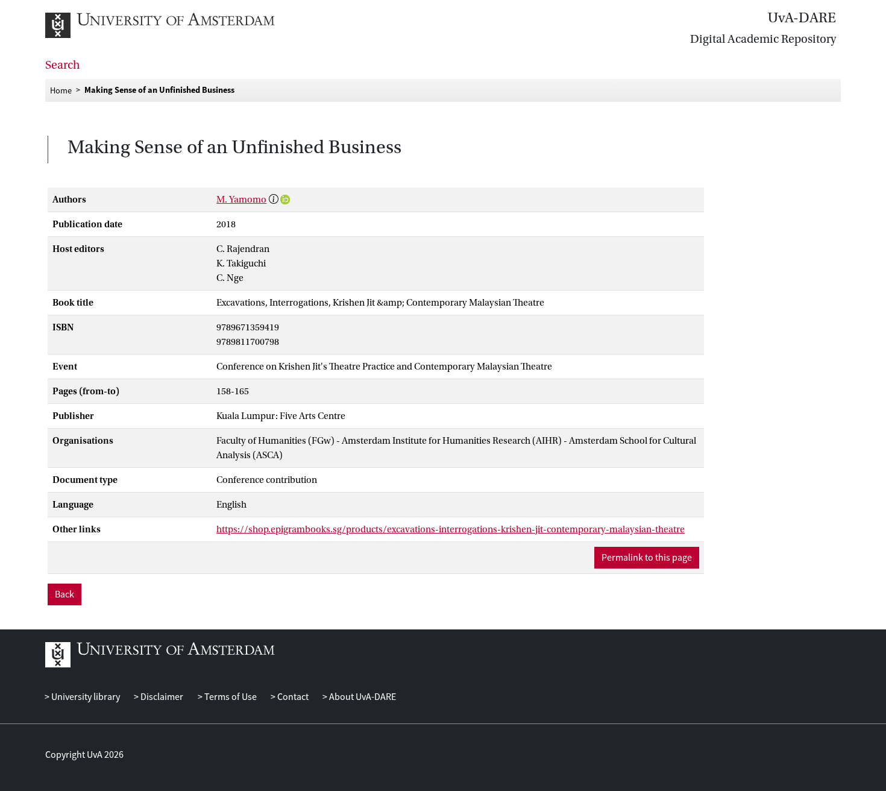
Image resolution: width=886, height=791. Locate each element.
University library (84, 697)
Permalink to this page (647, 558)
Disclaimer (161, 697)
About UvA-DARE (361, 697)
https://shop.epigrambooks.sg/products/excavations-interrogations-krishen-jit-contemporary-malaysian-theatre (450, 529)
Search (62, 65)
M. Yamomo (241, 199)
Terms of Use (229, 697)
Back (64, 594)
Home (61, 89)
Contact (292, 697)
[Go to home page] (173, 25)
